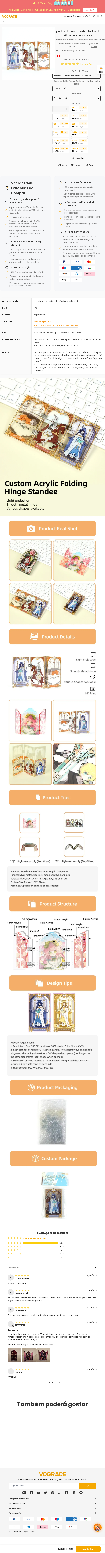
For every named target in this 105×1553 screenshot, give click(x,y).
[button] (70, 64)
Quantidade (76, 103)
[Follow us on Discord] (81, 1493)
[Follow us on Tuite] (45, 1493)
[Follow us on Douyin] (60, 1493)
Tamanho (76, 93)
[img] (22, 1275)
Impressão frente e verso (77, 71)
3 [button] (52, 1382)
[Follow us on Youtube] (38, 1493)
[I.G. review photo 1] (14, 1355)
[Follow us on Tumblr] (67, 1493)
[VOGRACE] (9, 16)
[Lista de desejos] (94, 16)
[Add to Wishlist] (42, 1446)
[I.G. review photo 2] (29, 1355)
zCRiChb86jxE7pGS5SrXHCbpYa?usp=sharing (56, 325)
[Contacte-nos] (86, 16)
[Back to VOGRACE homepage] (52, 1474)
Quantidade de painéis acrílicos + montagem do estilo (76, 82)
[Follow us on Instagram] (24, 1493)
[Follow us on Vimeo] (74, 1493)
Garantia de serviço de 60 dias (70, 50)
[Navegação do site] (3, 21)
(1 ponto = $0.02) (94, 45)
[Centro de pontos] (102, 16)
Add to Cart (88, 1549)
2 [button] (49, 1382)
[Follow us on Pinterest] (52, 1493)
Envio (65, 59)
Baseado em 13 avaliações (34, 1238)
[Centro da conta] (98, 16)
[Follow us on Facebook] (31, 1493)
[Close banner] (102, 6)
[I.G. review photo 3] (43, 1355)
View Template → (42, 321)
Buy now (89, 10)
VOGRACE (17, 1532)
